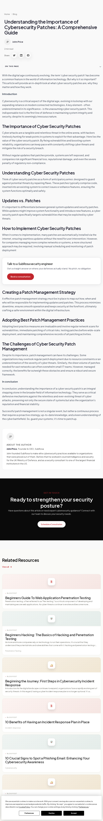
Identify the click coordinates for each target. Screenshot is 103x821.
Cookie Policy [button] (24, 807)
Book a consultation (20, 276)
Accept (74, 813)
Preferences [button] (84, 807)
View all (5, 566)
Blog (15, 14)
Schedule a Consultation (51, 524)
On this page (12, 66)
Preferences (29, 813)
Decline (51, 813)
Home (7, 14)
